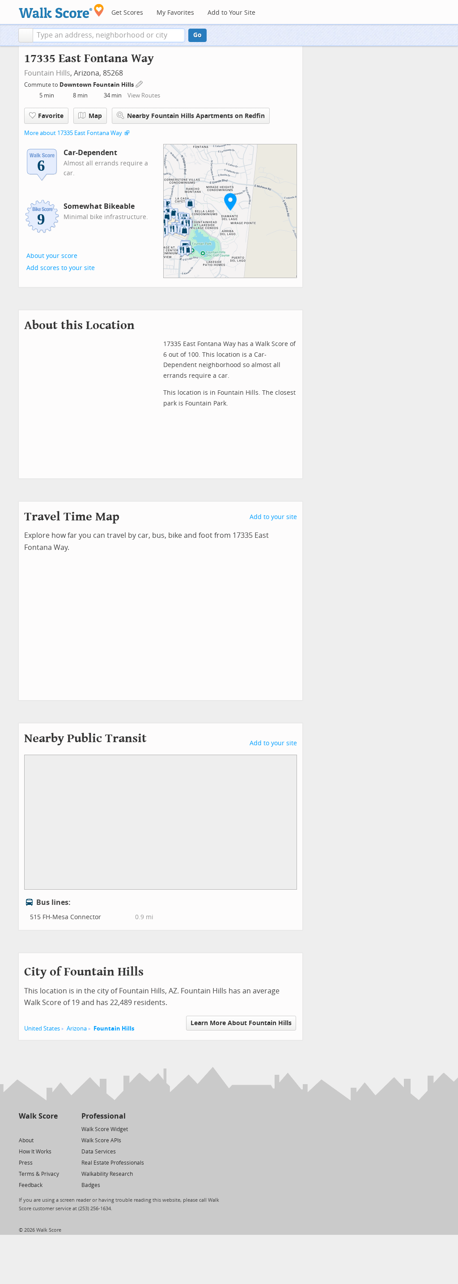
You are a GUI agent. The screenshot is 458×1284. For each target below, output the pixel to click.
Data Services (98, 1152)
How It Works (35, 1152)
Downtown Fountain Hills (97, 84)
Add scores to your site (60, 268)
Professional (103, 1116)
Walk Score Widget (104, 1129)
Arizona (77, 1028)
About (26, 1140)
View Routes (143, 95)
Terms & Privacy (39, 1174)
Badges (90, 1185)
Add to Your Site (231, 13)
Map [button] (95, 116)
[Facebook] (38, 1129)
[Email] (52, 1129)
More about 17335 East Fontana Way (73, 133)
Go (197, 35)
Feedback (30, 1185)
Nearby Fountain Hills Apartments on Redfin (196, 116)
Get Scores (127, 13)
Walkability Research (107, 1174)
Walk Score (38, 1116)
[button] (25, 35)
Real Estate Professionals (112, 1163)
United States (42, 1028)
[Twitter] (24, 1129)
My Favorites (175, 13)
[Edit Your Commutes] (139, 83)
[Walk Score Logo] (61, 11)
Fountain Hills (47, 73)
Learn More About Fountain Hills (241, 1023)
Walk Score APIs (101, 1140)
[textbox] (109, 35)
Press (26, 1163)
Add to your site (273, 517)
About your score (51, 256)
